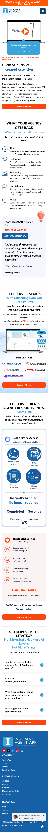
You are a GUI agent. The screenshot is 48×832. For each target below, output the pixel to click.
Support (5, 763)
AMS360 (5, 781)
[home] (11, 11)
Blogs (4, 806)
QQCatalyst (6, 794)
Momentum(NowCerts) (10, 791)
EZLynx (5, 784)
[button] (43, 11)
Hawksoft (5, 788)
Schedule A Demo (24, 106)
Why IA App (6, 760)
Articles (5, 810)
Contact (5, 767)
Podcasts (5, 813)
